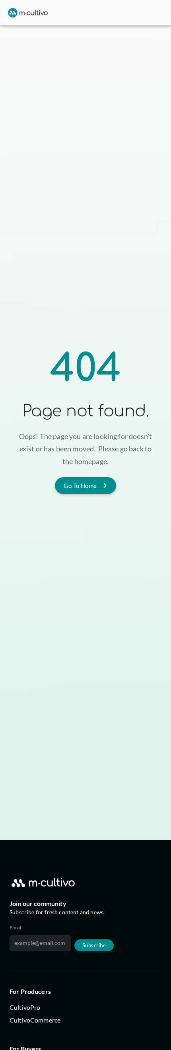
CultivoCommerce (35, 1020)
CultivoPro (25, 1007)
